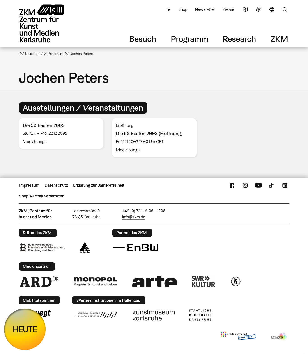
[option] (61, 133)
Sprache (271, 9)
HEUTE (25, 329)
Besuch (142, 39)
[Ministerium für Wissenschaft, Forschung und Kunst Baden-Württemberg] (42, 247)
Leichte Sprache (245, 9)
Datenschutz (56, 185)
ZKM (279, 39)
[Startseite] (48, 23)
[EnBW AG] (135, 248)
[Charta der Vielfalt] (238, 336)
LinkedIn (284, 185)
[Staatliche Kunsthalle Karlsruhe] (200, 315)
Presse (228, 9)
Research (239, 39)
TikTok (271, 185)
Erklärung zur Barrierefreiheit (98, 185)
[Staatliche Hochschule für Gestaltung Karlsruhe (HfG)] (95, 315)
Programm (189, 39)
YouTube (258, 185)
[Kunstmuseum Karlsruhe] (154, 315)
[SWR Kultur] (203, 281)
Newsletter (205, 9)
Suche (284, 9)
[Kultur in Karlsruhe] (235, 281)
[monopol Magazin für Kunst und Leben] (95, 281)
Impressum (29, 185)
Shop (182, 9)
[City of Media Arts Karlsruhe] (279, 336)
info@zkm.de (133, 217)
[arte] (154, 281)
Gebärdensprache (258, 9)
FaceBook (232, 185)
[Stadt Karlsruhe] (84, 247)
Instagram (245, 185)
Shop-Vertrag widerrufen (41, 196)
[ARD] (39, 281)
